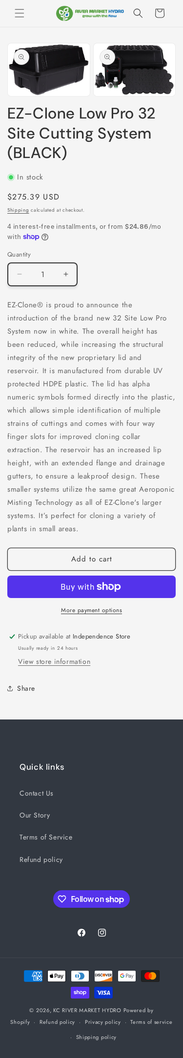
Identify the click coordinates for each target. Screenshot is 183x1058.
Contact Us (37, 793)
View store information (54, 661)
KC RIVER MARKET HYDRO (87, 1010)
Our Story (35, 815)
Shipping (18, 210)
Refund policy (41, 859)
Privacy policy (103, 1022)
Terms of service (151, 1022)
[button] (19, 13)
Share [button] (26, 688)
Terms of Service (46, 837)
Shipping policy (96, 1037)
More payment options (91, 610)
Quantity (19, 254)
